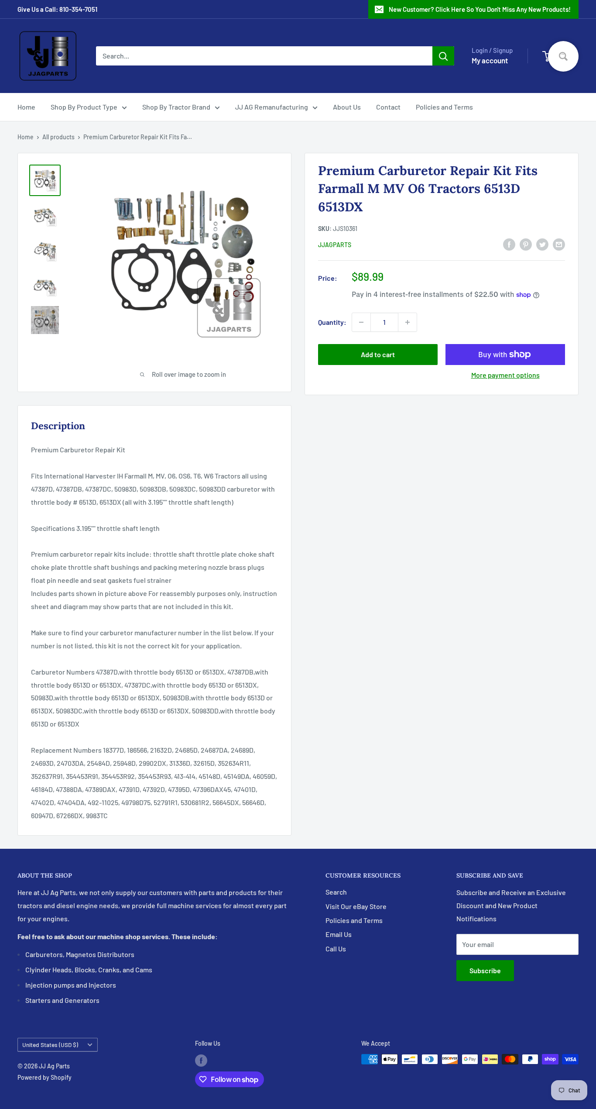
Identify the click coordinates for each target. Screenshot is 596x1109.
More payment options (505, 375)
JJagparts (334, 244)
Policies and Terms (444, 107)
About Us (347, 107)
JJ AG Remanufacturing (271, 107)
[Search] (443, 55)
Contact (388, 107)
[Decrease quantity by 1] (361, 322)
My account (490, 60)
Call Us (335, 948)
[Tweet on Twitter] (542, 244)
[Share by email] (559, 244)
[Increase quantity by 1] (407, 322)
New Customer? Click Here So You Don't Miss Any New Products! (480, 9)
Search (336, 892)
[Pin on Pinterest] (526, 244)
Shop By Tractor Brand (176, 107)
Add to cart (378, 354)
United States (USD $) (50, 1044)
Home (26, 107)
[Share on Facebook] (509, 244)
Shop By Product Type (84, 107)
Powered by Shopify (44, 1077)
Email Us (338, 934)
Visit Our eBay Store (356, 906)
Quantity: (332, 322)
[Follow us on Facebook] (201, 1060)
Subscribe (485, 970)
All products (58, 137)
